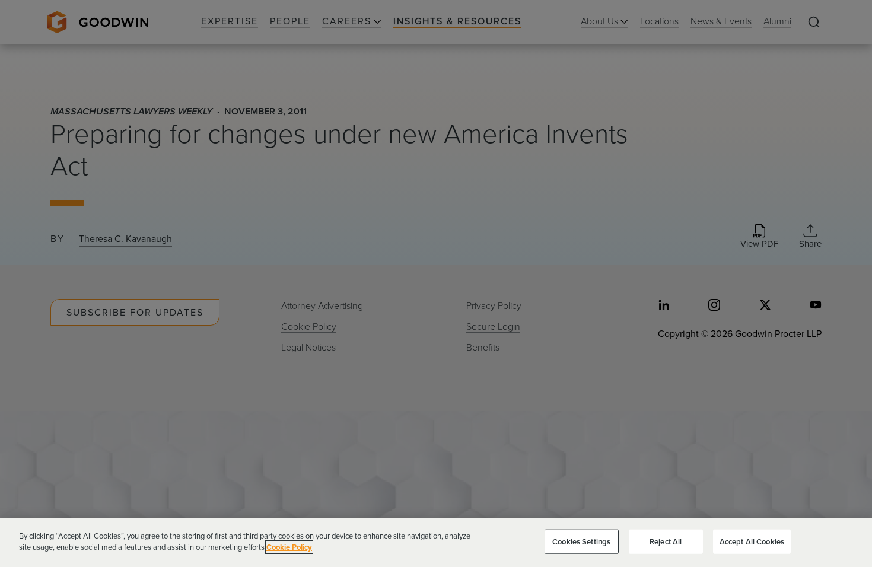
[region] (436, 542)
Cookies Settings (581, 541)
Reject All (666, 541)
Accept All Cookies (752, 541)
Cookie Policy (289, 547)
